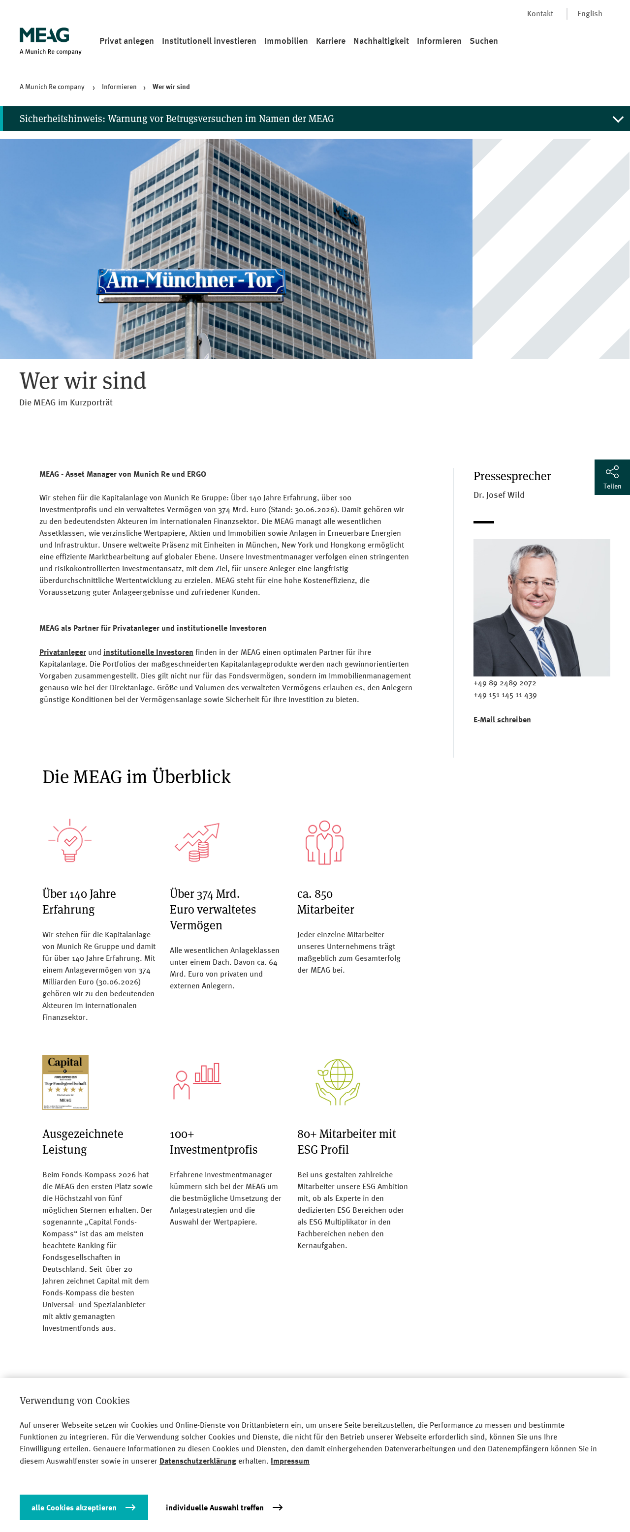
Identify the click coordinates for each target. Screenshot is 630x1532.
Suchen (484, 40)
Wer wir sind (171, 86)
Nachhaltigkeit (381, 40)
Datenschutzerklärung (197, 1460)
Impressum (290, 1460)
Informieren (439, 40)
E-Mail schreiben (502, 719)
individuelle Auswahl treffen (215, 1507)
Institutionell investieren (209, 40)
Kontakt (540, 13)
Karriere (331, 40)
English (589, 13)
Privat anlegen (126, 40)
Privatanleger (62, 651)
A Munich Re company (53, 86)
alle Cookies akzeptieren (74, 1507)
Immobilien (286, 40)
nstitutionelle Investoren (149, 651)
